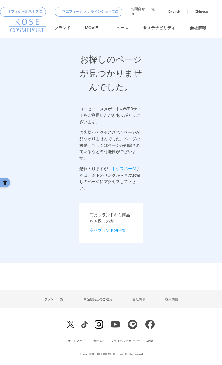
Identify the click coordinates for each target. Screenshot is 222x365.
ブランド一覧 (53, 299)
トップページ (124, 168)
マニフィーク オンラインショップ (88, 12)
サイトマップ (76, 341)
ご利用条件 (98, 341)
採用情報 (171, 299)
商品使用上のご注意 (98, 299)
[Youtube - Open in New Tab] (115, 325)
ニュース (120, 27)
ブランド (62, 27)
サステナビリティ (159, 27)
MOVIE (91, 27)
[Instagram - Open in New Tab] (99, 324)
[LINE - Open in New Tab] (132, 325)
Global (150, 341)
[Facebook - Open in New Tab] (84, 324)
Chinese (201, 12)
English (174, 12)
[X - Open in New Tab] (70, 324)
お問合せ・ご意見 (143, 11)
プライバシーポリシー (125, 341)
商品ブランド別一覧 (108, 230)
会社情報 (198, 27)
